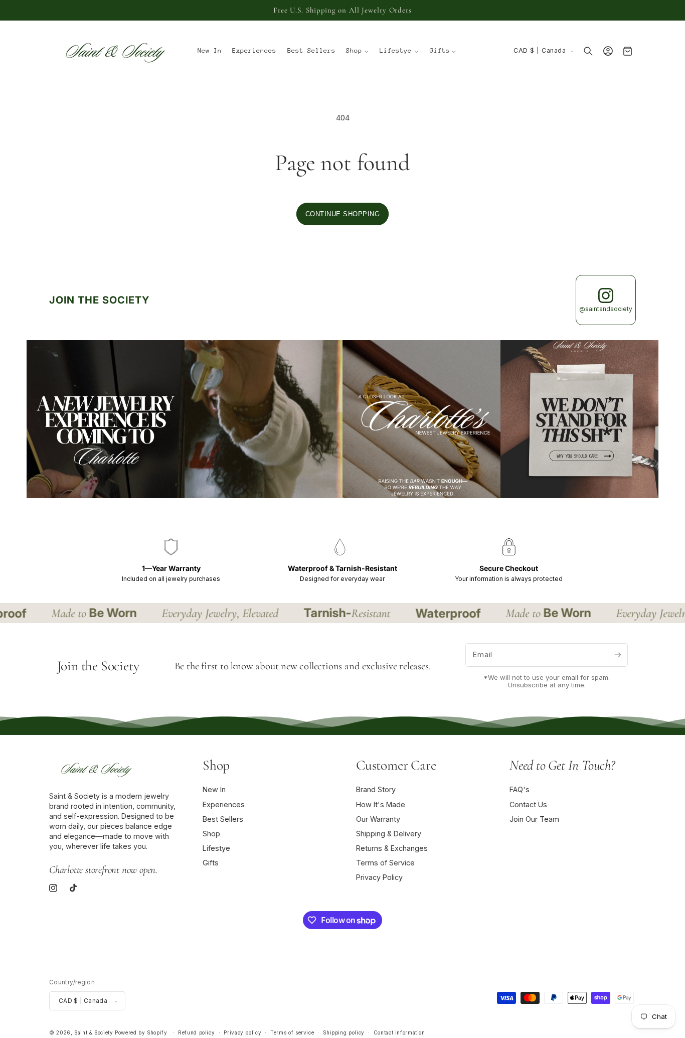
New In (214, 790)
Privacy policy (242, 1033)
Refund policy (196, 1033)
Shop (211, 833)
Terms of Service (385, 863)
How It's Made (380, 804)
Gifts (211, 863)
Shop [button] (216, 765)
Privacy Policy (379, 877)
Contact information (399, 1033)
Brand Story (376, 790)
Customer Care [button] (396, 765)
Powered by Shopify (141, 1033)
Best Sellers (223, 819)
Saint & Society (93, 1033)
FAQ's (519, 790)
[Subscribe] (618, 655)
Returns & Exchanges (392, 848)
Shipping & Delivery (388, 833)
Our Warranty (378, 819)
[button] (358, 51)
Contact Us (528, 804)
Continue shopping (342, 214)
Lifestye (216, 848)
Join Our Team (534, 819)
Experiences (224, 804)
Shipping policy (343, 1033)
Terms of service (292, 1033)
